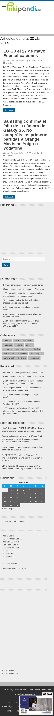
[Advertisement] (24, 227)
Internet (19, 345)
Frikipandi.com (20, 690)
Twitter (9, 711)
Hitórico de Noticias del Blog (14, 569)
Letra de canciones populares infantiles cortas (23, 285)
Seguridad (22, 353)
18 (29, 497)
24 (23, 501)
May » (11, 508)
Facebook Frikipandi (11, 548)
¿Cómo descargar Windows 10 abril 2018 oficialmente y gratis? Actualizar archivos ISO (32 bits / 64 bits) (23, 323)
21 (5, 501)
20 (42, 497)
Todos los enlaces (10, 564)
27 (42, 501)
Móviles (9, 63)
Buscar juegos (8, 536)
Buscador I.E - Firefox (11, 542)
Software (22, 358)
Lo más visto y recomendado (16, 349)
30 (17, 505)
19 (36, 497)
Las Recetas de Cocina (12, 539)
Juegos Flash (8, 551)
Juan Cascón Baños (14, 60)
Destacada (27, 340)
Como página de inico (12, 545)
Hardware (8, 345)
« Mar (4, 508)
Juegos (29, 345)
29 (11, 505)
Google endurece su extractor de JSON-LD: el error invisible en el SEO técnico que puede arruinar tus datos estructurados (22, 439)
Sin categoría (36, 353)
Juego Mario (8, 554)
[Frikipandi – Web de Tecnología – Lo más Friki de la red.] (27, 6)
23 (17, 501)
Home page (13, 702)
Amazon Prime (8, 670)
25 (29, 501)
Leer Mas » (9, 110)
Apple (16, 340)
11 (30, 493)
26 (36, 501)
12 (36, 493)
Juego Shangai (9, 557)
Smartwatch (9, 358)
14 (5, 497)
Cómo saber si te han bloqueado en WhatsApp (23, 289)
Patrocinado (9, 353)
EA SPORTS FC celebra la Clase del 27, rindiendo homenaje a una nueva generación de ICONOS (22, 458)
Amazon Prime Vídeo (10, 673)
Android (7, 340)
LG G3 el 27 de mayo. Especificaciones (24, 53)
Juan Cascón (34, 690)
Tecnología (34, 358)
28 (5, 505)
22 (11, 501)
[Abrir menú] (4, 8)
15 (11, 497)
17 (23, 497)
